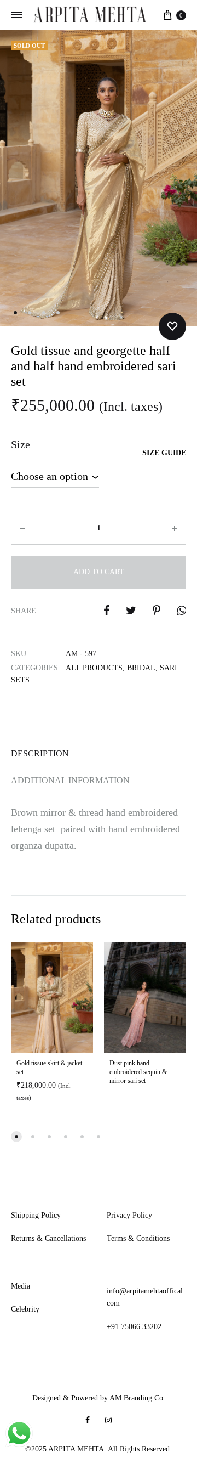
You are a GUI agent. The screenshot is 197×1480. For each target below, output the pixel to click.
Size (20, 444)
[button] (16, 1136)
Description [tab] (40, 753)
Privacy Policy (129, 1215)
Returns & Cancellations (48, 1238)
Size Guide (164, 453)
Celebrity (25, 1309)
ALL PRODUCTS (94, 668)
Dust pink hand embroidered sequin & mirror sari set (138, 1071)
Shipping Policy (36, 1215)
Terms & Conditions (138, 1238)
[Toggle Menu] (16, 15)
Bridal (141, 668)
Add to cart (98, 572)
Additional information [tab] (70, 780)
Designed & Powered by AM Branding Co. (98, 1398)
